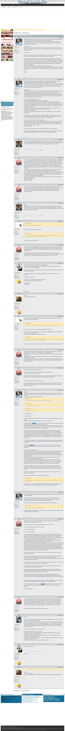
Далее (28, 690)
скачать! (41, 149)
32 (24, 690)
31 (22, 690)
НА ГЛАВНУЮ (4, 726)
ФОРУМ (9, 726)
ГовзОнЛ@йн (26, 291)
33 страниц (16, 690)
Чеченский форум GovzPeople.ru (22, 29)
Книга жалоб (42, 29)
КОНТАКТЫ (13, 726)
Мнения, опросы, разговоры (34, 29)
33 (25, 690)
